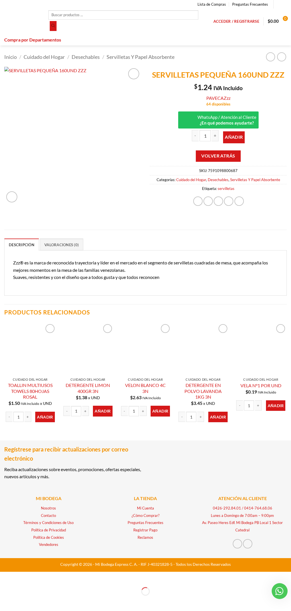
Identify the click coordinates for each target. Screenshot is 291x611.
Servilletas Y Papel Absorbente (140, 57)
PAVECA (215, 98)
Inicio (10, 57)
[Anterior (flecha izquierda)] (5, 601)
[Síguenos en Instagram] (284, 4)
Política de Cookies (48, 537)
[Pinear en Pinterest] (228, 201)
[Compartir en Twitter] (208, 201)
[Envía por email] (218, 201)
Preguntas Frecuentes (250, 4)
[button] (236, 21)
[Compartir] (38, 577)
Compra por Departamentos (32, 39)
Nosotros (48, 508)
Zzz (227, 98)
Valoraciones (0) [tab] (61, 245)
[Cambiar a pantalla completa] (22, 577)
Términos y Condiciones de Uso (48, 522)
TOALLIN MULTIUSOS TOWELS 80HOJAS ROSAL (30, 390)
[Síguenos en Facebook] (278, 4)
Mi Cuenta (145, 508)
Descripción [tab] (21, 245)
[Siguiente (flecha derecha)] (22, 601)
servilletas (226, 188)
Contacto (48, 515)
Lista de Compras (212, 4)
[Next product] (270, 56)
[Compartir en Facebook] (198, 201)
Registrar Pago (145, 530)
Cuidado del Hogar (44, 57)
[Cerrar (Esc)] (54, 577)
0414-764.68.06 (258, 508)
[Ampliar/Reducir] (5, 577)
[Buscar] (53, 26)
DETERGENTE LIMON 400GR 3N (88, 388)
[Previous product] (281, 56)
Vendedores (48, 544)
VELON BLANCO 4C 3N (145, 388)
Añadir (234, 137)
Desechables (86, 57)
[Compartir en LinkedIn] (239, 201)
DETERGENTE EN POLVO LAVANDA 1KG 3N (203, 390)
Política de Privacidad (48, 530)
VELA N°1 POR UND (260, 385)
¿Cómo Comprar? (145, 515)
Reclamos (145, 537)
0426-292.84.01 (227, 508)
